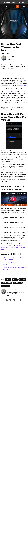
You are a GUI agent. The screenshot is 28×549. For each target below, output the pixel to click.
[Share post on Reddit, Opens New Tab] (14, 300)
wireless (7, 279)
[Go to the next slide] (26, 2)
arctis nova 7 (6, 286)
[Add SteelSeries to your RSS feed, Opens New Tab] (20, 300)
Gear (2, 41)
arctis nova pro (6, 282)
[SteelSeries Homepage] (7, 6)
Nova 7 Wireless (12, 92)
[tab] (13, 6)
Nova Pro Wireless (15, 87)
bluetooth (22, 279)
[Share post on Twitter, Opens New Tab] (10, 300)
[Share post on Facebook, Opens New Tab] (7, 300)
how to (15, 279)
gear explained (17, 282)
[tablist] (13, 6)
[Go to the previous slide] (2, 2)
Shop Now (21, 2)
